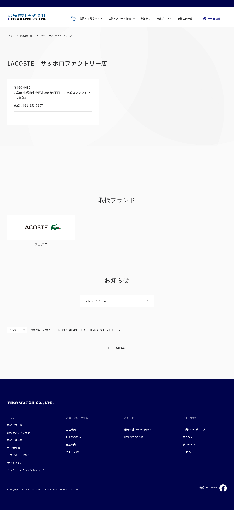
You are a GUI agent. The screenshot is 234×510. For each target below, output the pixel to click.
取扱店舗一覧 (185, 18)
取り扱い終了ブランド (20, 432)
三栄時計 (188, 452)
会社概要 (71, 429)
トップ (11, 35)
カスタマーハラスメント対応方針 (26, 470)
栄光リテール (190, 437)
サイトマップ (14, 462)
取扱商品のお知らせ (135, 437)
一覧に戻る (119, 348)
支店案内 (71, 444)
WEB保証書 (214, 18)
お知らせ (146, 18)
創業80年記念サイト (91, 18)
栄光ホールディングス (195, 429)
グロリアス (189, 444)
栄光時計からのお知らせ (138, 429)
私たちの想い (73, 437)
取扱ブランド (164, 18)
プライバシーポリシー (20, 455)
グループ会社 (73, 452)
